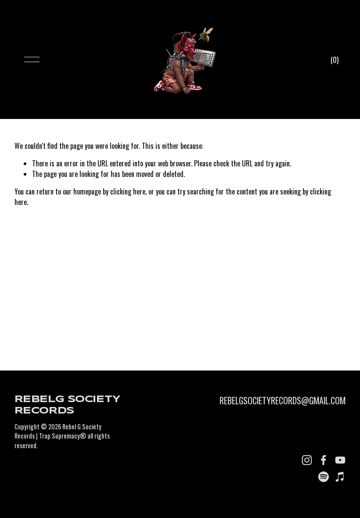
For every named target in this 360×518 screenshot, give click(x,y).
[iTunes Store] (340, 476)
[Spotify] (323, 476)
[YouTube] (340, 460)
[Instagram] (307, 460)
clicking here (127, 191)
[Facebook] (323, 460)
